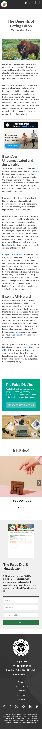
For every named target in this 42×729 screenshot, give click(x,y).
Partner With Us (21, 674)
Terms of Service (15, 718)
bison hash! (34, 353)
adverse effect (19, 335)
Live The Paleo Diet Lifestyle (21, 670)
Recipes (21, 682)
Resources (21, 690)
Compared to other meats (13, 254)
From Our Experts (21, 686)
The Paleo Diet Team (21, 30)
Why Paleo (21, 661)
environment (33, 171)
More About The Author (21, 405)
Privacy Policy (27, 718)
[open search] (32, 2)
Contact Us (21, 699)
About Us (21, 695)
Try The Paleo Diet (21, 665)
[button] (38, 2)
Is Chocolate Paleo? (21, 500)
